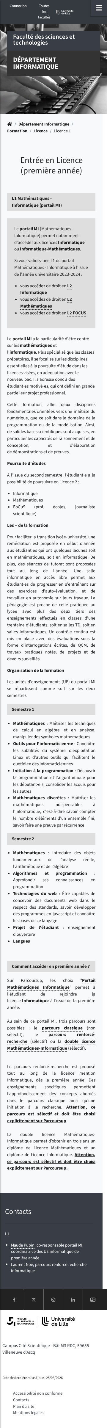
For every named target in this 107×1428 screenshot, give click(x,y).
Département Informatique (43, 124)
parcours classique (62, 1028)
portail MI (29, 228)
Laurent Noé (22, 1264)
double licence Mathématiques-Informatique (51, 1044)
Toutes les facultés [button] (44, 11)
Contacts (21, 1400)
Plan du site (23, 1406)
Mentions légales (28, 1413)
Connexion (18, 6)
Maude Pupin (22, 1245)
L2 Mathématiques (46, 302)
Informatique (25, 493)
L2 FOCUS (76, 313)
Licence (41, 131)
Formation (17, 131)
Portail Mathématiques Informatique (51, 983)
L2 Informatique (46, 289)
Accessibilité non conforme (37, 1393)
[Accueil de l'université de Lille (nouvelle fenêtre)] (65, 11)
